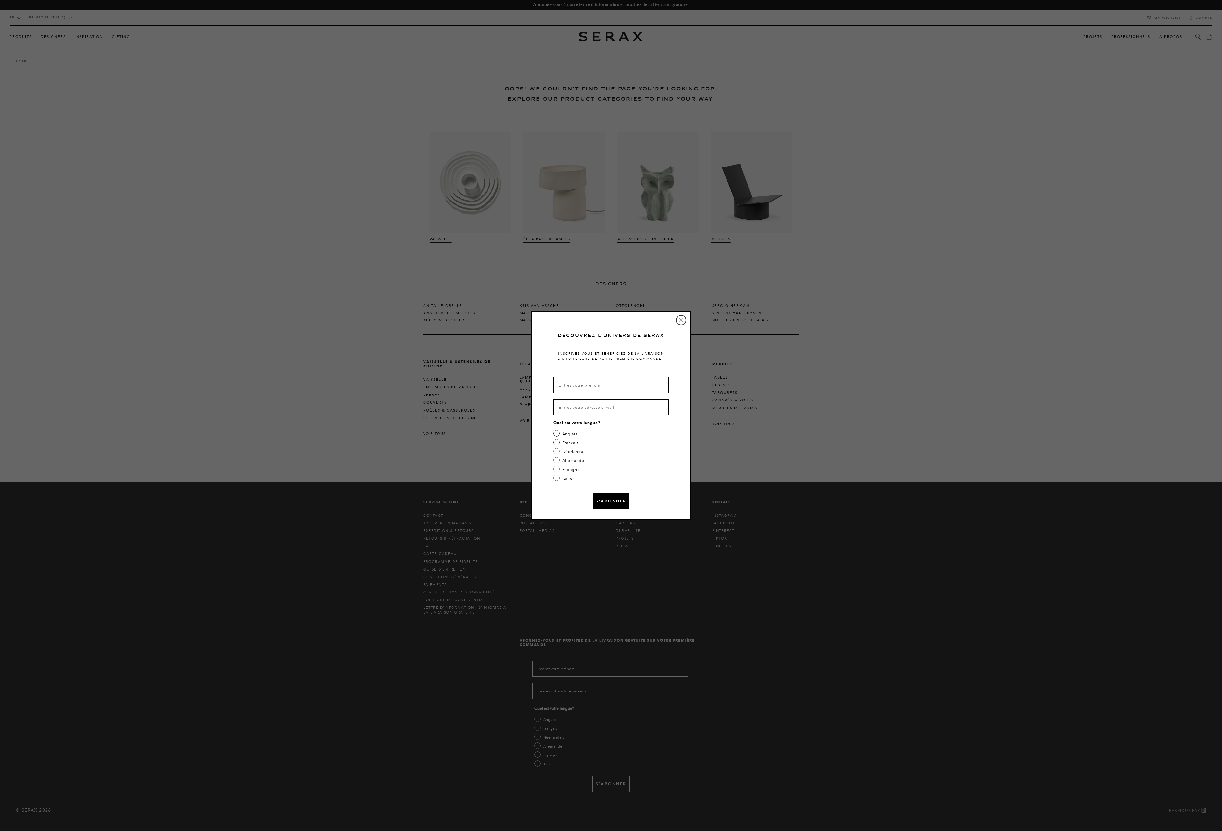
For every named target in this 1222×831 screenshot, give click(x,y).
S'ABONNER (611, 501)
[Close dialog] (681, 320)
